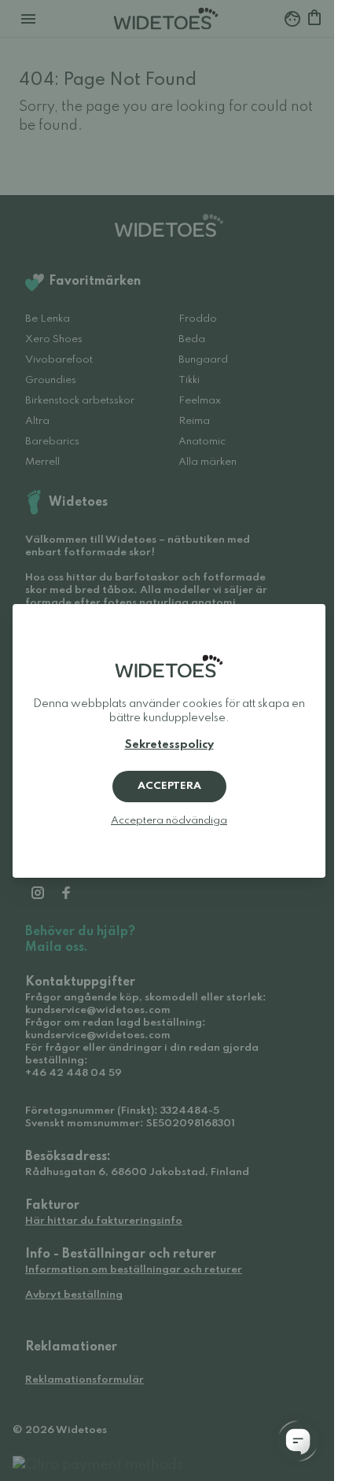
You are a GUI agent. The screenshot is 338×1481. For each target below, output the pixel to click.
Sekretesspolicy (169, 744)
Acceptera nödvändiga (169, 821)
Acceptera (169, 786)
